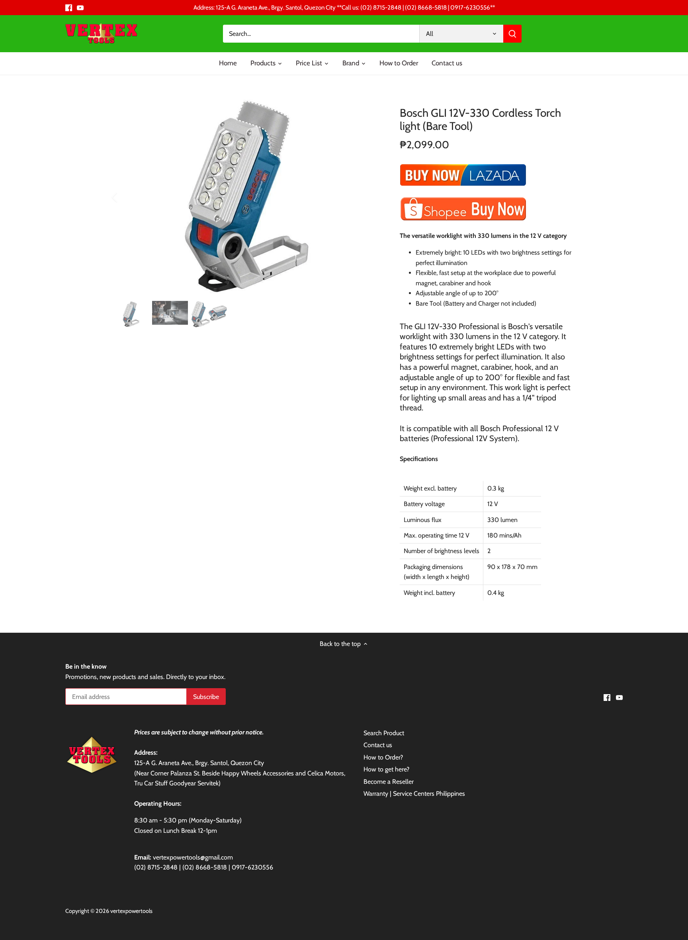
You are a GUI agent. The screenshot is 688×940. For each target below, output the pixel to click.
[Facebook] (68, 7)
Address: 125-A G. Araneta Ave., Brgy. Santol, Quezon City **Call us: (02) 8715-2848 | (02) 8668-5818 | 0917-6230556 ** (344, 7)
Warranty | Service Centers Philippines (414, 793)
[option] (247, 197)
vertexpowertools (131, 910)
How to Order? (383, 757)
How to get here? (386, 769)
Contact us (378, 745)
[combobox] (321, 34)
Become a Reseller (389, 781)
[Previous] (125, 197)
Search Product (384, 733)
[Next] (369, 197)
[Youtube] (80, 7)
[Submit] (512, 34)
